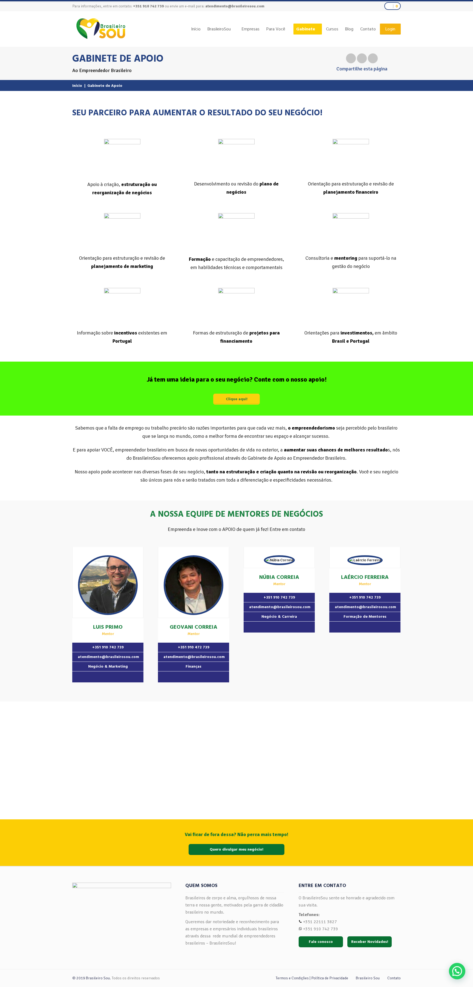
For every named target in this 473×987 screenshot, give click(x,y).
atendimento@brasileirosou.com (234, 6)
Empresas (250, 29)
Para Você (275, 29)
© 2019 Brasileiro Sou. (91, 978)
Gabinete (305, 29)
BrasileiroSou (219, 29)
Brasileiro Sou (368, 978)
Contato (368, 29)
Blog (349, 29)
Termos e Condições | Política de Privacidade (312, 978)
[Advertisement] (236, 756)
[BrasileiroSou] (100, 29)
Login (390, 29)
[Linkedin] (108, 676)
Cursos (332, 29)
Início (196, 29)
